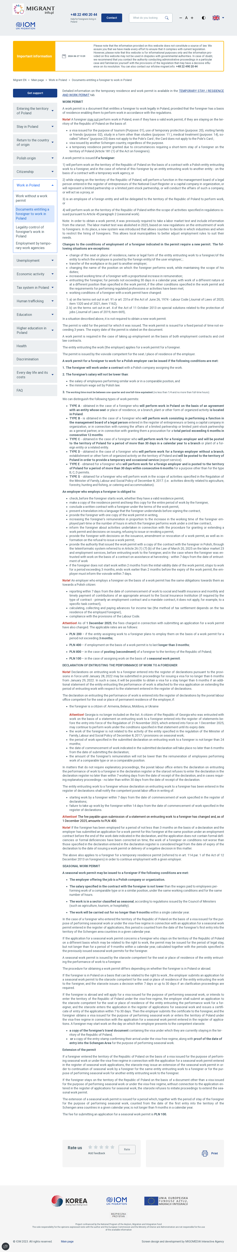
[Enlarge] (192, 17)
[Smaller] (180, 17)
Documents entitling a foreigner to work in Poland (102, 80)
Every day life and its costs (32, 374)
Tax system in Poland (33, 287)
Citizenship (25, 172)
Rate (127, 1148)
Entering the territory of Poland (32, 110)
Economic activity (30, 274)
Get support (35, 93)
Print (214, 1153)
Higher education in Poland (31, 330)
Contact (112, 17)
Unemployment (28, 260)
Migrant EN (19, 80)
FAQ (19, 390)
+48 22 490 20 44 (84, 14)
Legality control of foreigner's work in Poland (30, 231)
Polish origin (26, 158)
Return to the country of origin (33, 142)
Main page (37, 80)
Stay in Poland (27, 127)
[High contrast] (203, 17)
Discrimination (27, 359)
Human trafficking (30, 301)
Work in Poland (58, 80)
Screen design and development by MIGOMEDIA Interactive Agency (183, 1241)
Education (24, 315)
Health (21, 346)
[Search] (168, 17)
